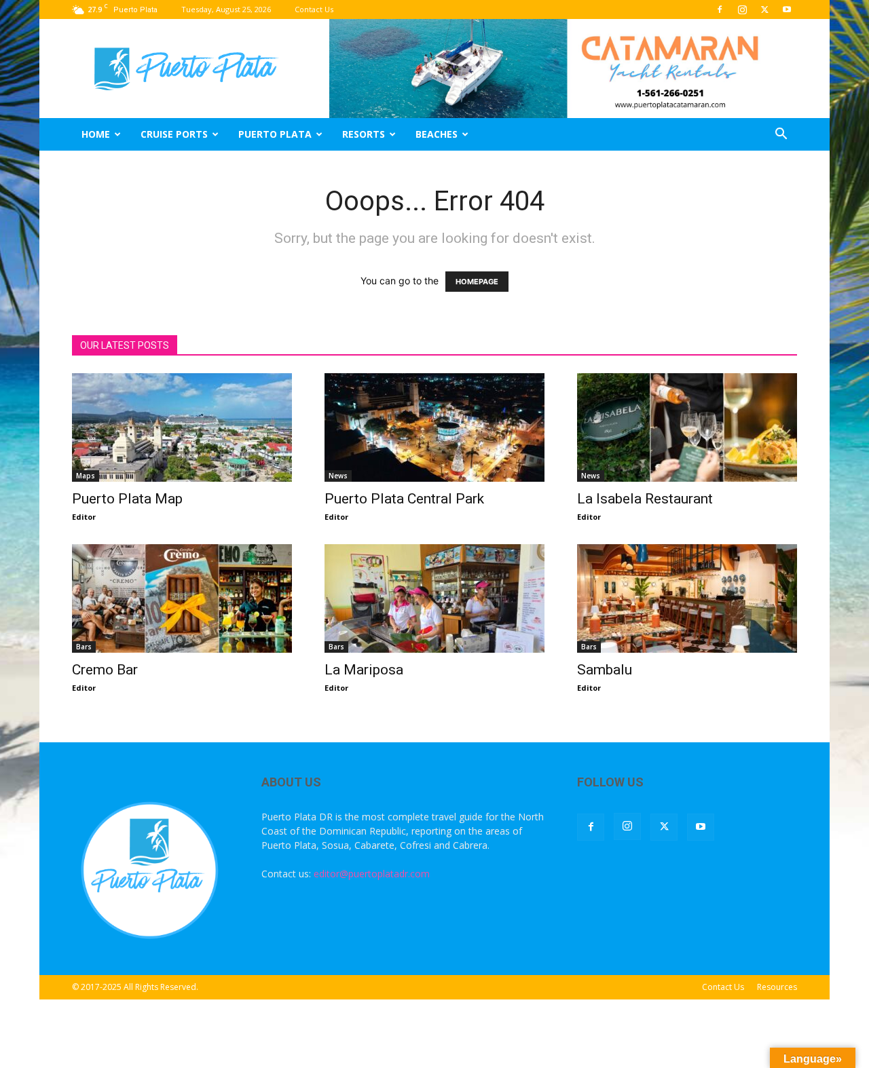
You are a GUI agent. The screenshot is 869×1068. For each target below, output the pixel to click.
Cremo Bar (105, 670)
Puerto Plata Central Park (404, 499)
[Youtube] (787, 9)
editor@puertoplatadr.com (372, 873)
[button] (780, 135)
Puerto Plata (275, 134)
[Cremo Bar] (182, 598)
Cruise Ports (174, 134)
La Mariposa (364, 670)
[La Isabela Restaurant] (687, 427)
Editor (84, 517)
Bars (84, 646)
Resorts (363, 134)
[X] (764, 9)
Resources (777, 987)
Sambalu (604, 670)
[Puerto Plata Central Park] (434, 427)
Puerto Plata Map (127, 499)
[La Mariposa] (434, 598)
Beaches (436, 134)
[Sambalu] (687, 598)
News (338, 475)
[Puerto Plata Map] (182, 427)
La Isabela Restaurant (645, 499)
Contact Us (314, 9)
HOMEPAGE (477, 281)
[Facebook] (719, 9)
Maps (85, 475)
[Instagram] (742, 9)
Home (95, 134)
